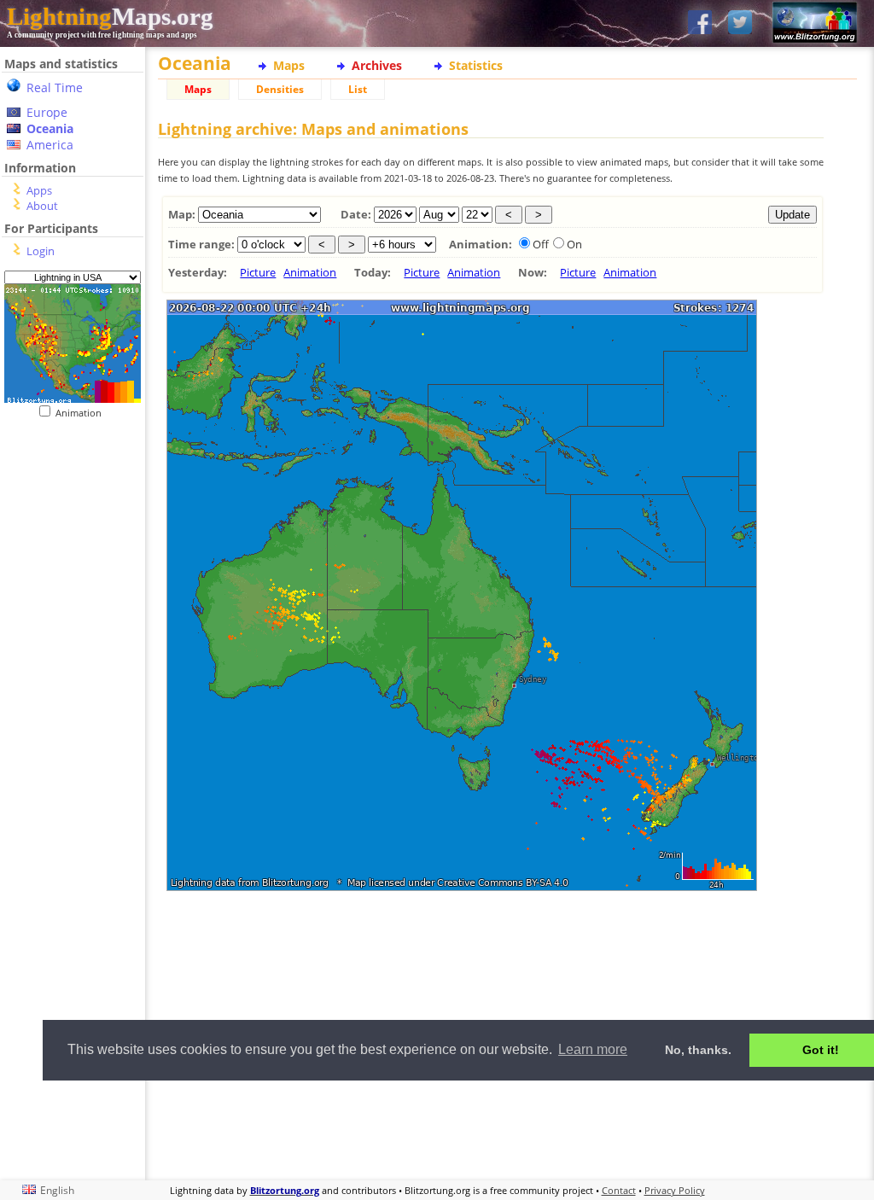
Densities (280, 89)
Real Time (54, 87)
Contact (619, 1190)
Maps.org (110, 16)
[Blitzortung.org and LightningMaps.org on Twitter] (740, 23)
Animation (82, 412)
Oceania (49, 128)
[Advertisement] (491, 978)
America (49, 145)
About (42, 205)
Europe (46, 112)
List (357, 89)
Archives (377, 65)
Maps (289, 65)
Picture (258, 272)
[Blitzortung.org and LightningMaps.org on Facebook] (700, 23)
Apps (39, 190)
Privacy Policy (674, 1190)
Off (541, 244)
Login (40, 251)
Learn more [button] (592, 1049)
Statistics (476, 65)
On (574, 244)
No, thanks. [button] (698, 1050)
